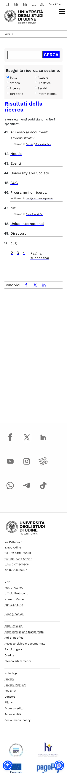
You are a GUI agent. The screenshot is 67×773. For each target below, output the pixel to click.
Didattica (44, 83)
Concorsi (10, 696)
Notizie (16, 154)
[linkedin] (43, 441)
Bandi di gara (13, 649)
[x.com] (27, 441)
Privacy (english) (15, 685)
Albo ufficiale (13, 626)
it (8, 4)
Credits (9, 655)
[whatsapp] (10, 489)
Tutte (13, 77)
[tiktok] (43, 489)
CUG (14, 183)
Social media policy (17, 720)
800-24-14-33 (13, 605)
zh (42, 4)
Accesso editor (14, 708)
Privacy (9, 679)
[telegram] (27, 489)
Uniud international (27, 224)
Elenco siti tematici (17, 661)
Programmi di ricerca (28, 192)
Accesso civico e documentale (24, 643)
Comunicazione (43, 144)
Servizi (42, 88)
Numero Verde (14, 599)
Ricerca (15, 88)
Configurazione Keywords (39, 198)
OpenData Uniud (34, 214)
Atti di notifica (13, 637)
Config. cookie (14, 614)
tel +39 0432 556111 (17, 553)
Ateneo (15, 83)
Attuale (43, 77)
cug (13, 243)
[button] (8, 765)
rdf (12, 208)
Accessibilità (12, 714)
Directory (18, 233)
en (16, 4)
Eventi (15, 163)
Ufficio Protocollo (16, 593)
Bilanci (8, 702)
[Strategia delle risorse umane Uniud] (48, 751)
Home (7, 34)
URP (7, 581)
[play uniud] (43, 465)
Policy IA (10, 690)
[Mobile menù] (62, 11)
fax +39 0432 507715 (18, 559)
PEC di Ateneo (13, 587)
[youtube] (10, 465)
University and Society (29, 173)
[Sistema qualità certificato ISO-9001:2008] (16, 751)
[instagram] (27, 465)
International (47, 94)
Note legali (11, 673)
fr (34, 4)
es (25, 4)
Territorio (16, 94)
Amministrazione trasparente (24, 632)
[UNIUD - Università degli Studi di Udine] (23, 16)
